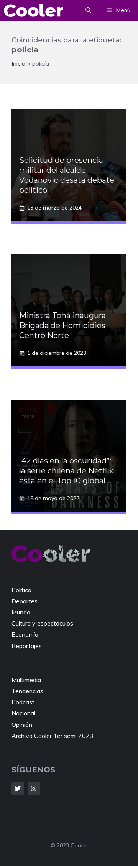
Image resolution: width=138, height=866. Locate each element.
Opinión (22, 724)
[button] (88, 10)
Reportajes (27, 646)
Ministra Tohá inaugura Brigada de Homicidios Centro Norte (62, 325)
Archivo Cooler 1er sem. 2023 (53, 735)
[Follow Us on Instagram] (34, 788)
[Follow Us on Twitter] (18, 788)
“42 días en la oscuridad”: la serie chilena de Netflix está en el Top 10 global (66, 470)
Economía (25, 634)
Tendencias (27, 691)
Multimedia (26, 680)
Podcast (23, 702)
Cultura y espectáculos (42, 623)
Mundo (21, 612)
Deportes (25, 601)
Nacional (23, 713)
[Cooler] (33, 10)
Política (21, 590)
